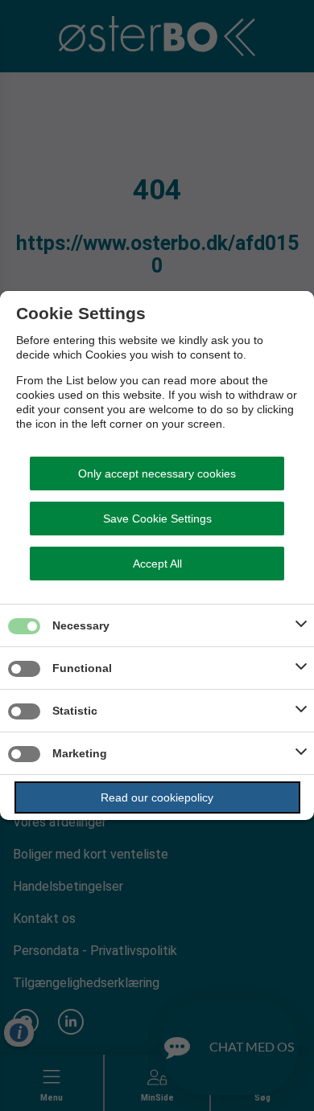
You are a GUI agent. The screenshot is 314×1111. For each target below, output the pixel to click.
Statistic (74, 710)
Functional (82, 668)
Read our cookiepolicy (157, 797)
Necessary (80, 625)
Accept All (157, 563)
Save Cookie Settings (157, 518)
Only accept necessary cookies (157, 473)
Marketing (79, 753)
